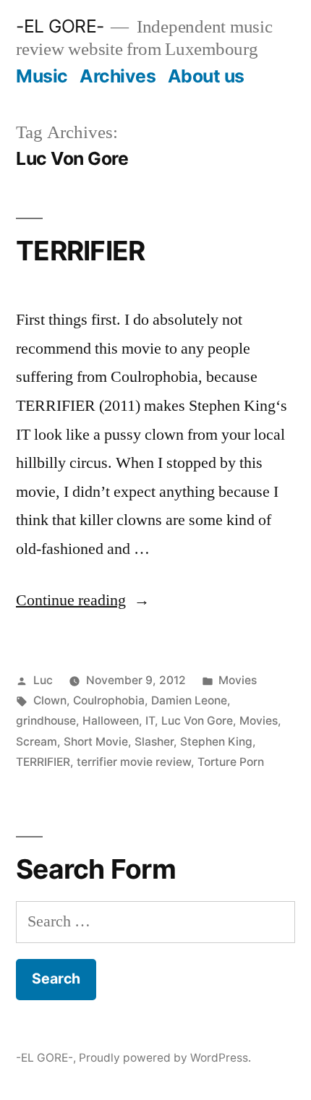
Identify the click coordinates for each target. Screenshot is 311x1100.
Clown (50, 700)
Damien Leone (189, 700)
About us (206, 76)
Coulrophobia (109, 700)
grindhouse (46, 721)
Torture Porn (230, 762)
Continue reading (83, 600)
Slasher (154, 742)
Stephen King (216, 742)
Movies (237, 680)
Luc (43, 680)
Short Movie (96, 742)
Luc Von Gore (197, 721)
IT (150, 721)
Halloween (110, 721)
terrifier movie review (134, 762)
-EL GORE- (60, 26)
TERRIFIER (80, 250)
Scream (36, 742)
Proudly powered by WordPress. (165, 1058)
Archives (118, 76)
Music (42, 76)
